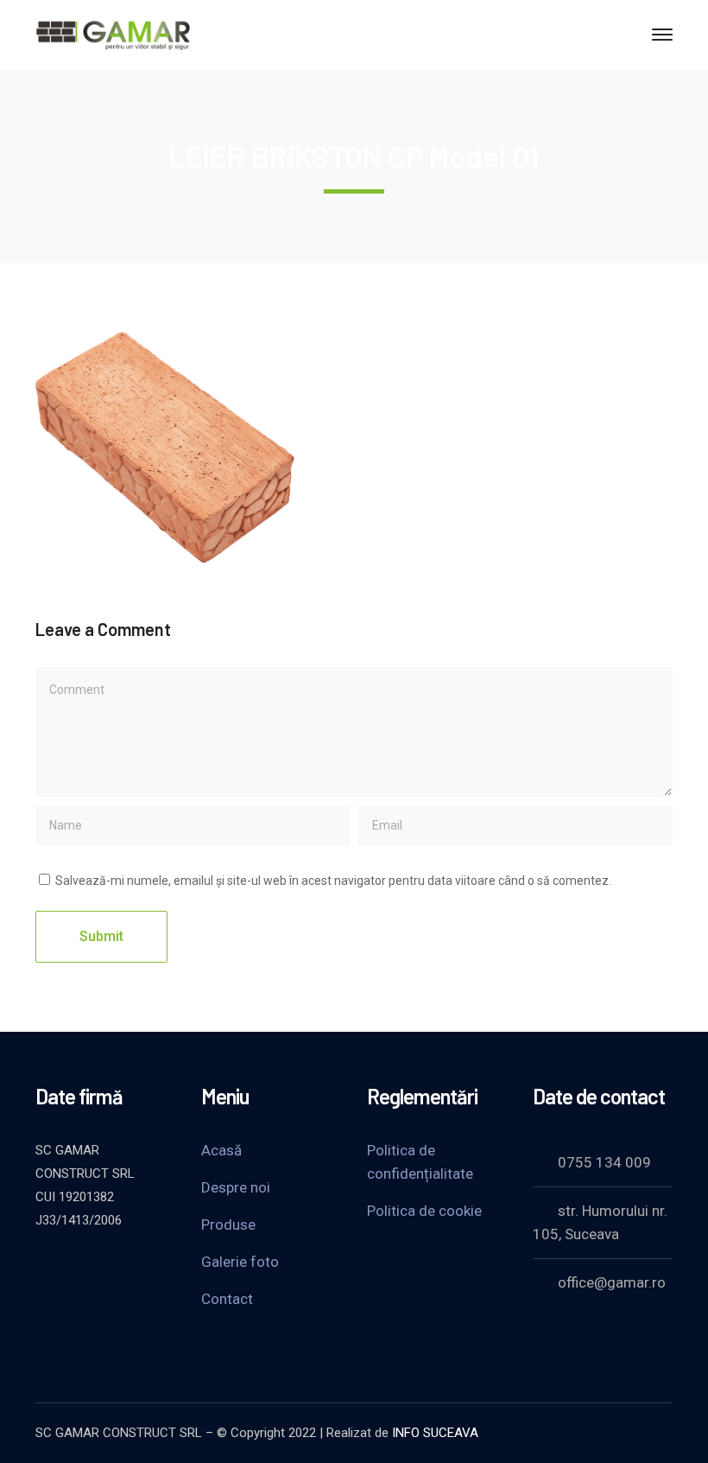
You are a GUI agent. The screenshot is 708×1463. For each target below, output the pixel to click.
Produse (228, 1224)
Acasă (221, 1150)
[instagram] (44, 1292)
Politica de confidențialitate (420, 1162)
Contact (227, 1298)
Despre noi (235, 1187)
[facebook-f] (87, 1266)
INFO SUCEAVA (435, 1433)
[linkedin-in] (130, 1266)
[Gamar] (113, 33)
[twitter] (44, 1266)
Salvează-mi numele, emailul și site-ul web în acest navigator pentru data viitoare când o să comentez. (333, 880)
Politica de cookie (424, 1210)
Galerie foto (240, 1261)
